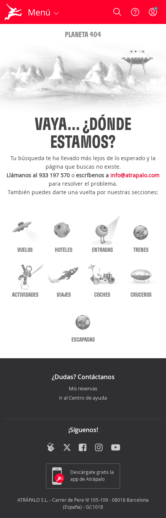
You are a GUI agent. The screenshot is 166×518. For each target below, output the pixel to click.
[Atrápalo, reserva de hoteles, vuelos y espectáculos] (13, 12)
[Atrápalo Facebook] (83, 448)
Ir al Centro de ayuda (83, 398)
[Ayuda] (135, 12)
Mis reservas (83, 389)
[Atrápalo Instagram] (99, 448)
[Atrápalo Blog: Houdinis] (50, 447)
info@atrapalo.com (134, 175)
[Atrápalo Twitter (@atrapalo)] (67, 448)
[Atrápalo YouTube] (115, 448)
